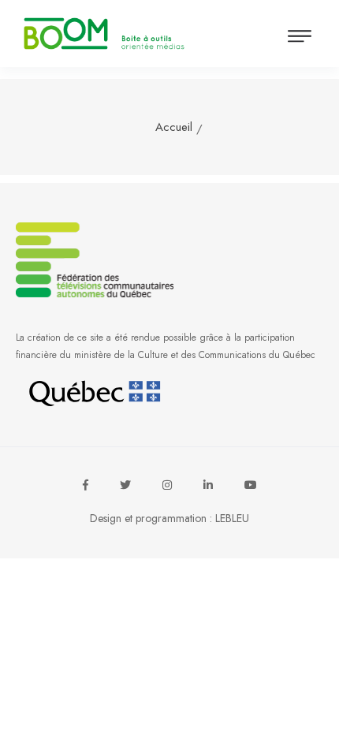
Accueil (173, 127)
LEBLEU (232, 518)
